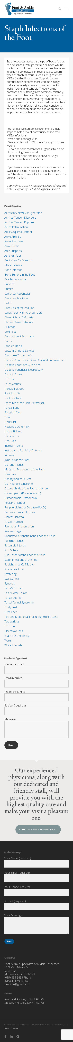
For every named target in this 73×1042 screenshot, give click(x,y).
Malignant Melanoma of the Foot (24, 469)
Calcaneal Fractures (16, 298)
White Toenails (13, 645)
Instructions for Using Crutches (23, 450)
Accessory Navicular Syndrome (23, 213)
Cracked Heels (13, 346)
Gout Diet (10, 422)
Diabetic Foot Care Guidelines (22, 365)
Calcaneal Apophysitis (17, 293)
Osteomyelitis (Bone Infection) (22, 493)
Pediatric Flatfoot (14, 502)
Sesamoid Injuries (15, 545)
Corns (8, 341)
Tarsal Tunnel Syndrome (19, 602)
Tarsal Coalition (13, 597)
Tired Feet (10, 612)
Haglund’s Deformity (16, 426)
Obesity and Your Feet (17, 479)
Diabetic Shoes (13, 374)
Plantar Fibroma (14, 517)
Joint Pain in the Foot (16, 460)
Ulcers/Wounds (13, 631)
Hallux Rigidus (12, 431)
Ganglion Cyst (12, 412)
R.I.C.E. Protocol (13, 521)
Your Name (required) (17, 858)
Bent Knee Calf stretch (18, 260)
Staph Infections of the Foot (21, 559)
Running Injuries (14, 540)
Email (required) (13, 678)
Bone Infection (13, 270)
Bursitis (8, 289)
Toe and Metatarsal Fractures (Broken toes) (31, 616)
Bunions (9, 284)
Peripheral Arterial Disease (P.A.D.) (25, 507)
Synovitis (9, 583)
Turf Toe (9, 626)
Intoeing (9, 455)
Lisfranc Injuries (14, 464)
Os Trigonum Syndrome (18, 483)
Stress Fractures (14, 569)
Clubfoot (9, 327)
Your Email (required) (17, 872)
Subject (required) (15, 705)
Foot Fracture (12, 398)
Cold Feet (10, 331)
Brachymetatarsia (15, 279)
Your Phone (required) (17, 887)
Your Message (13, 915)
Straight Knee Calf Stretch (19, 564)
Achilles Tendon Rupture (19, 222)
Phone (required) (14, 692)
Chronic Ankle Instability (18, 322)
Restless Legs (12, 531)
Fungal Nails (11, 407)
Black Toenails (13, 265)
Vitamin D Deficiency (16, 635)
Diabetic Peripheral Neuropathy (23, 369)
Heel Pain (10, 441)
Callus (8, 303)
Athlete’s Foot (12, 255)
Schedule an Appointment (38, 829)
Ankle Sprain (11, 246)
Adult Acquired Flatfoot (18, 232)
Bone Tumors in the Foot (19, 274)
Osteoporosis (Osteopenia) (21, 498)
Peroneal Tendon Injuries (19, 512)
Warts (8, 640)
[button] (67, 9)
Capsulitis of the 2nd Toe (19, 308)
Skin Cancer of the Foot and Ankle (24, 555)
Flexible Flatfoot (14, 388)
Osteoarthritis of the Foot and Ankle (26, 488)
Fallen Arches (12, 384)
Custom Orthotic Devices (19, 350)
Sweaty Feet (11, 578)
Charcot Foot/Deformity (18, 317)
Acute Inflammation (16, 227)
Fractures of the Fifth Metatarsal (24, 403)
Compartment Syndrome (19, 336)
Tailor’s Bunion (13, 588)
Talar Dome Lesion (16, 593)
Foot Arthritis (12, 393)
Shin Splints (11, 550)
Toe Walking (11, 621)
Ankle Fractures (13, 241)
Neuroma (10, 474)
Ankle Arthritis (12, 236)
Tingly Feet (10, 607)
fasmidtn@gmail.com (16, 984)
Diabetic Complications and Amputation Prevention (35, 360)
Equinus (9, 379)
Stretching (10, 574)
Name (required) (14, 664)
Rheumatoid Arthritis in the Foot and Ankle (29, 536)
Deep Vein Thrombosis (18, 355)
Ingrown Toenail (14, 445)
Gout (7, 417)
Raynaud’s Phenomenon (19, 526)
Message (10, 719)
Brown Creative (11, 1028)
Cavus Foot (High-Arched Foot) (23, 312)
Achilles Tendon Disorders (20, 217)
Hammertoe (11, 436)
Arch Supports (13, 251)
